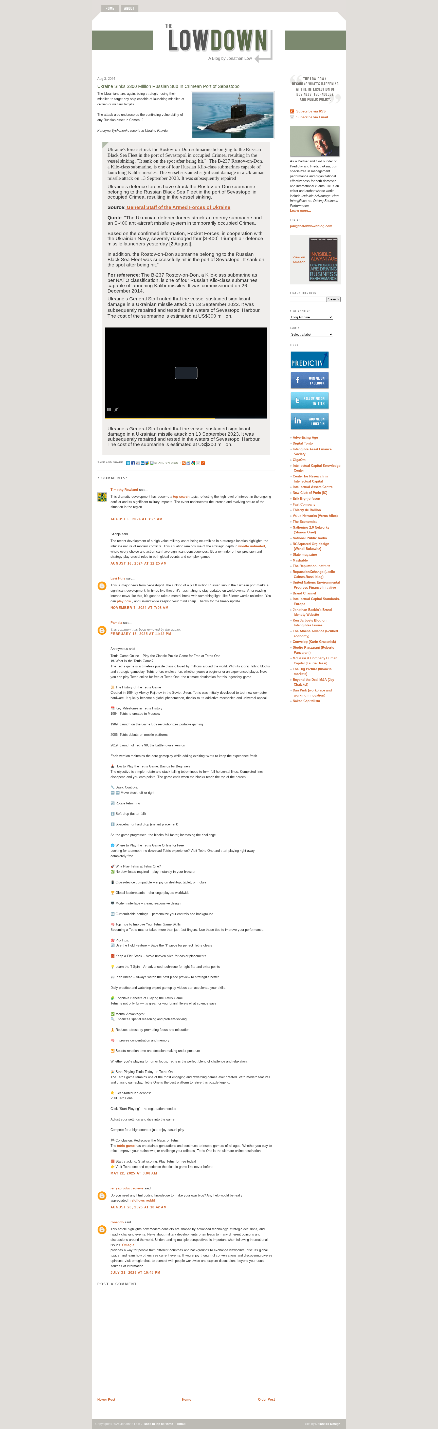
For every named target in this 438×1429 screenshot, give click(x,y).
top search (181, 496)
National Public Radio (310, 538)
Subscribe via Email (312, 117)
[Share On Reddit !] (138, 462)
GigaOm (299, 460)
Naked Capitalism (306, 701)
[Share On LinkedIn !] (142, 462)
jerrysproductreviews (127, 1188)
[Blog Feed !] (203, 462)
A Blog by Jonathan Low (230, 58)
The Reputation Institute (311, 566)
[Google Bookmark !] (193, 462)
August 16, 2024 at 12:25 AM (139, 563)
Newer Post (106, 1399)
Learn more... (300, 211)
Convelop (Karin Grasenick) (314, 642)
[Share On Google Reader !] (188, 462)
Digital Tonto (303, 443)
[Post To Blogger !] (184, 462)
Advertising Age (305, 437)
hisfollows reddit (142, 1200)
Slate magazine (305, 554)
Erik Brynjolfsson (306, 498)
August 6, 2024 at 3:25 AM (137, 519)
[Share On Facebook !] (133, 462)
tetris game (126, 1146)
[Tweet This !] (128, 462)
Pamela (116, 623)
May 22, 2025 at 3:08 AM (134, 1173)
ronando (117, 1222)
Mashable (300, 560)
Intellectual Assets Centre (313, 487)
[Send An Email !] (198, 462)
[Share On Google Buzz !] (147, 462)
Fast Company (304, 504)
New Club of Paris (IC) (310, 493)
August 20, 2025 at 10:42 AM (139, 1207)
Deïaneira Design (327, 1424)
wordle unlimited (251, 546)
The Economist (305, 522)
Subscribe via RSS (311, 111)
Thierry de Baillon (307, 510)
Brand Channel (304, 593)
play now (124, 601)
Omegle (128, 1245)
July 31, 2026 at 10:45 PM (136, 1272)
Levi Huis (118, 578)
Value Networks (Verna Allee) (315, 516)
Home (186, 1399)
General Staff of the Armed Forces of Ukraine (177, 207)
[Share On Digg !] (165, 462)
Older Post (266, 1399)
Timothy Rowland (124, 490)
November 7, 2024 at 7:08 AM (140, 608)
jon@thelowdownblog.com (311, 226)
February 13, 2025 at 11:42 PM (141, 634)
